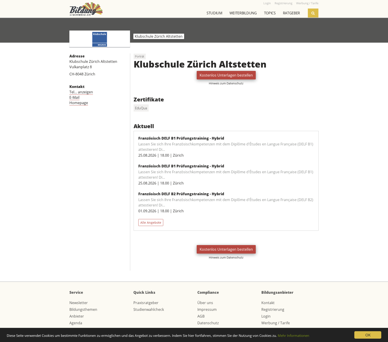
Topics (270, 13)
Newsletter (78, 302)
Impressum (207, 309)
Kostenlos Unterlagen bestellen (226, 75)
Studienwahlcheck (148, 309)
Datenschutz (208, 322)
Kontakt (268, 302)
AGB (201, 316)
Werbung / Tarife (275, 322)
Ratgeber (291, 13)
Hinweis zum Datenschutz (226, 83)
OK (367, 335)
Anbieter (76, 316)
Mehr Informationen (293, 335)
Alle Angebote (150, 222)
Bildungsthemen (83, 309)
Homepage (78, 102)
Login (266, 316)
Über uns (205, 302)
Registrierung (272, 309)
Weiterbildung (243, 13)
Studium (214, 13)
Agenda (75, 322)
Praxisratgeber (146, 302)
